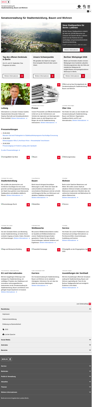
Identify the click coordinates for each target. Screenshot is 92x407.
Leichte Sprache (10, 334)
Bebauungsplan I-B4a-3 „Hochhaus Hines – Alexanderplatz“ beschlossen (26, 140)
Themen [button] (4, 387)
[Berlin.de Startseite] (5, 1)
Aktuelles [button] (4, 382)
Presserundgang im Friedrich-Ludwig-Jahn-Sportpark (20, 146)
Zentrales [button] (4, 345)
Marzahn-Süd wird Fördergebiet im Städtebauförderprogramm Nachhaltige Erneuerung (30, 135)
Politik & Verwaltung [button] (8, 376)
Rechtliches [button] (5, 309)
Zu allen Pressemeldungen (9, 150)
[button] (89, 11)
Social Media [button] (5, 340)
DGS (6, 329)
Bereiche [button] (4, 350)
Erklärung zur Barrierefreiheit (12, 324)
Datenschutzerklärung (10, 319)
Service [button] (3, 366)
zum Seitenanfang (82, 304)
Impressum (6, 314)
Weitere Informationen (71, 50)
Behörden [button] (4, 371)
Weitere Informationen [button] (9, 392)
